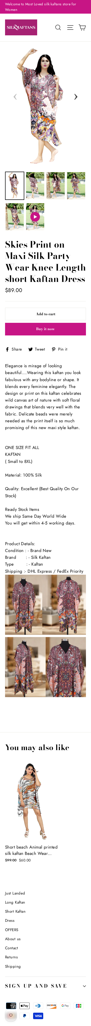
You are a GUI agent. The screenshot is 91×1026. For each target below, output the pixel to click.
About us (12, 939)
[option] (45, 107)
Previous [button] (15, 95)
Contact (11, 948)
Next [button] (76, 95)
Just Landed (15, 893)
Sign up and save (36, 986)
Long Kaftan (15, 902)
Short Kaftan (15, 911)
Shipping (13, 966)
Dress (9, 920)
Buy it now (45, 329)
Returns (11, 957)
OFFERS (11, 930)
